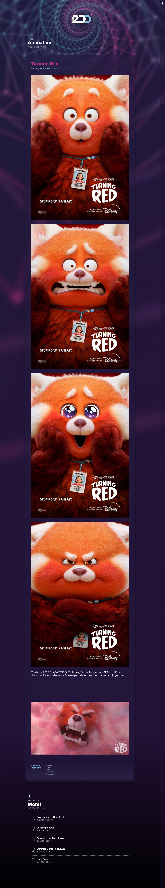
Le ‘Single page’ (46, 827)
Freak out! (36, 767)
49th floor (42, 859)
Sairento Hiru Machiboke (50, 838)
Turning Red (50, 774)
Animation (39, 42)
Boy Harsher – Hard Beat (50, 817)
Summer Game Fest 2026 (51, 849)
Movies (48, 768)
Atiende (49, 766)
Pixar (48, 770)
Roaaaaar (50, 772)
